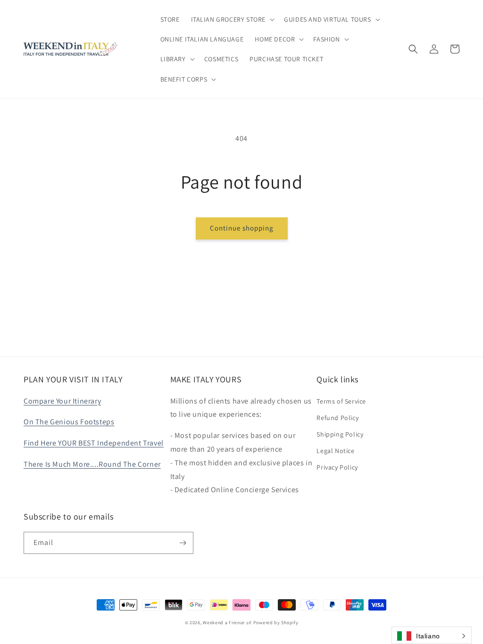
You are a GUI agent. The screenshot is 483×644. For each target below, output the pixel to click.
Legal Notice (335, 450)
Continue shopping (242, 227)
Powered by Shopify (276, 622)
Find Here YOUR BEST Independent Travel (94, 443)
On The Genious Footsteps (69, 422)
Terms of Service (341, 401)
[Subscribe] (182, 543)
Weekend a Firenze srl (227, 622)
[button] (232, 19)
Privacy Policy (337, 467)
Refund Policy (337, 417)
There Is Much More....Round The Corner (92, 464)
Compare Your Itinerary (62, 401)
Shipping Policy (339, 434)
